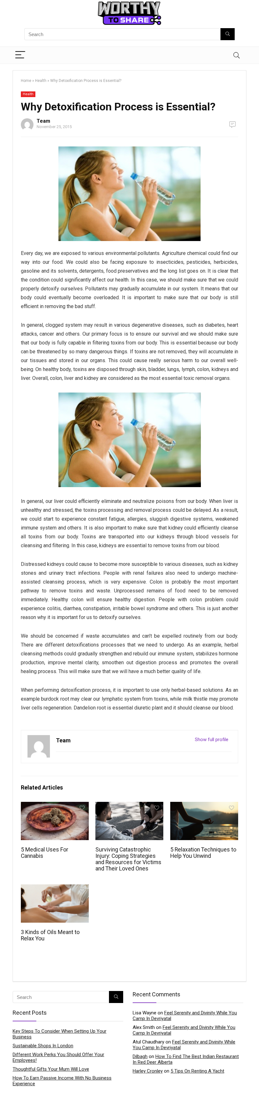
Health (40, 80)
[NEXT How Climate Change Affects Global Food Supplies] (252, 1080)
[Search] (236, 55)
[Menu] (20, 55)
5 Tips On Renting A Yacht (197, 1071)
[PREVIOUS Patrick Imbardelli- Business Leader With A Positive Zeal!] (6, 1080)
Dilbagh (140, 1056)
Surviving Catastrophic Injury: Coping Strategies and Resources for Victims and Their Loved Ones (128, 859)
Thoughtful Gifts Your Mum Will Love (51, 1069)
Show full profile (211, 739)
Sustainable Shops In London (43, 1046)
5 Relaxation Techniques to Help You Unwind (203, 852)
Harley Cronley (148, 1071)
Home (26, 80)
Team (43, 121)
